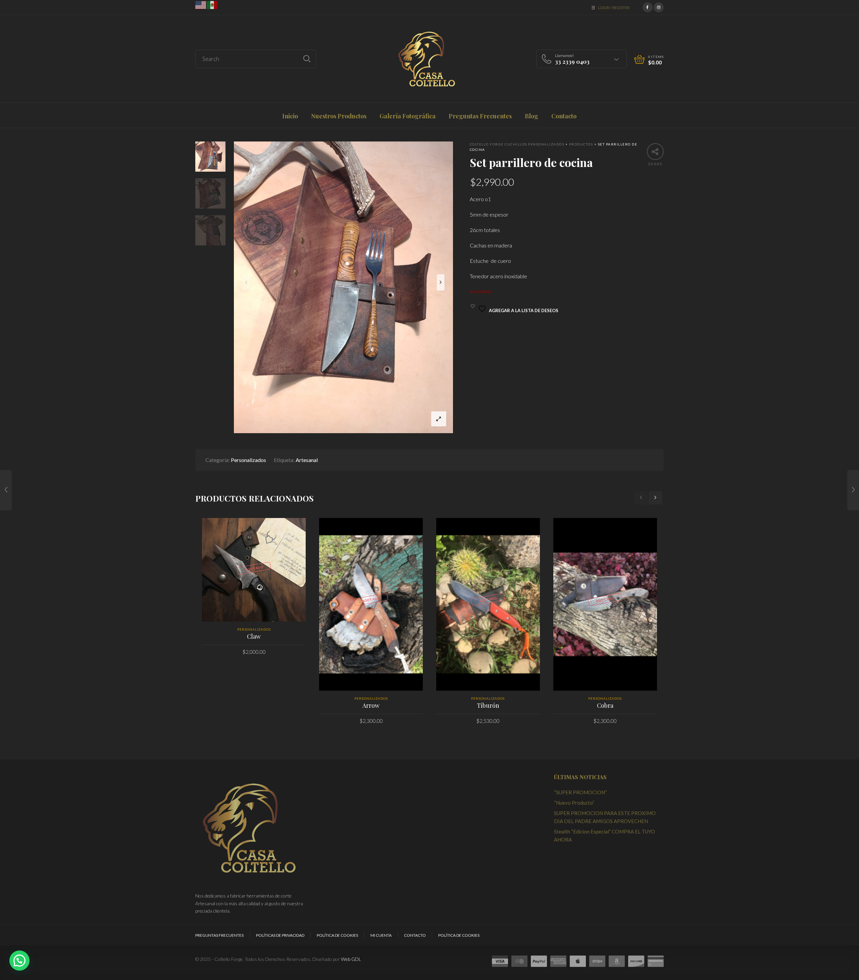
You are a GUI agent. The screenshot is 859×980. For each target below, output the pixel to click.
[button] (19, 960)
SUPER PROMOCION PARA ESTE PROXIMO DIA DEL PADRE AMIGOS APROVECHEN (605, 817)
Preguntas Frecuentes (219, 935)
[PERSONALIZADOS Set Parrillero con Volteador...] (6, 490)
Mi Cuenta (381, 935)
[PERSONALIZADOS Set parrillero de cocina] (853, 490)
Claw (254, 636)
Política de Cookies (337, 935)
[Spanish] (212, 4)
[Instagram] (659, 6)
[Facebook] (648, 6)
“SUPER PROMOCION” (580, 792)
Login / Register (613, 7)
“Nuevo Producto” (574, 803)
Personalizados (248, 460)
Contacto (415, 935)
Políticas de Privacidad (280, 935)
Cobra (605, 705)
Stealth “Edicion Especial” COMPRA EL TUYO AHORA (604, 835)
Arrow (371, 705)
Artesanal (307, 460)
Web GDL (351, 959)
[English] (201, 4)
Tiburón (488, 705)
